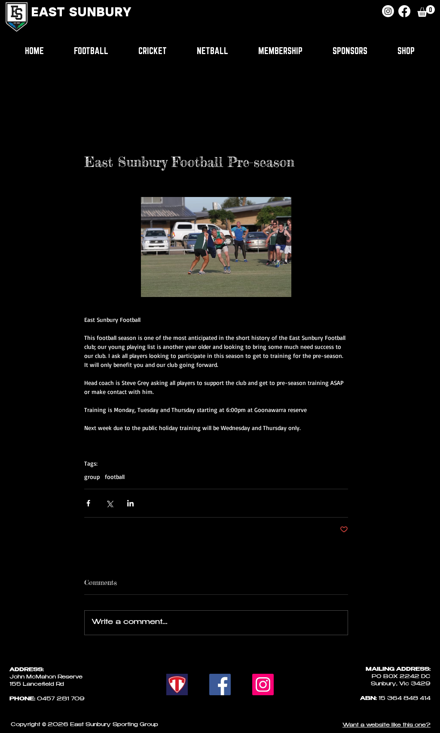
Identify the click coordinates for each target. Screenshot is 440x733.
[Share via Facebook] (88, 503)
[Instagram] (388, 11)
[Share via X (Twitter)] (109, 503)
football (115, 476)
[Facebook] (404, 11)
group (92, 476)
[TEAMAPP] (177, 684)
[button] (426, 11)
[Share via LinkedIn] (130, 503)
